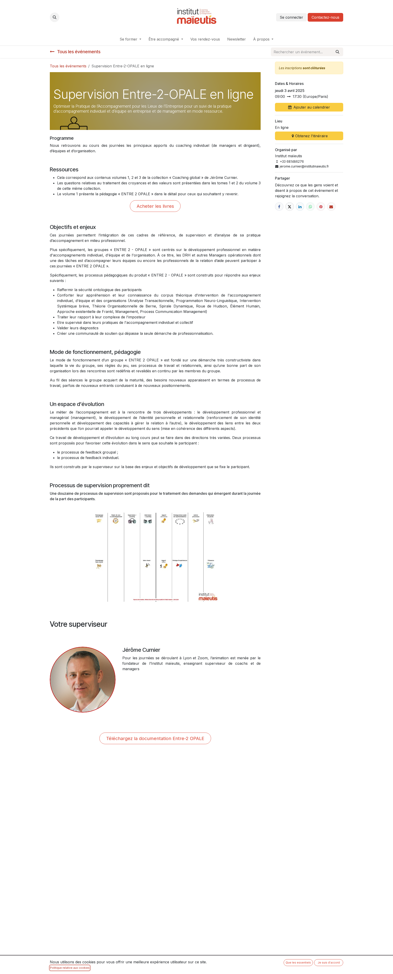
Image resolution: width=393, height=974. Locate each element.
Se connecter (291, 17)
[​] (279, 206)
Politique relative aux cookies (70, 967)
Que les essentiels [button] (298, 962)
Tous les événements (68, 66)
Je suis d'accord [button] (329, 962)
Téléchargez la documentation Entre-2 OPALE (155, 738)
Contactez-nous (325, 17)
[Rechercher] (337, 52)
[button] (54, 17)
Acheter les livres (155, 206)
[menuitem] (130, 39)
